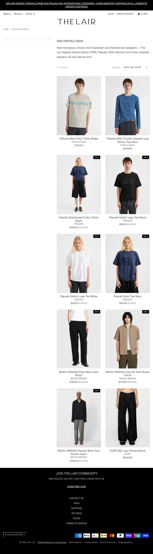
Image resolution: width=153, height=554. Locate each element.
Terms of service (108, 542)
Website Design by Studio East (52, 542)
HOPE (127, 454)
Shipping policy (125, 542)
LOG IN (111, 13)
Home (5, 29)
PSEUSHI (79, 223)
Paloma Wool (79, 141)
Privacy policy (91, 542)
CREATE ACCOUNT (125, 13)
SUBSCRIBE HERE (76, 486)
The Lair (31, 542)
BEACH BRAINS (79, 378)
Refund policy (75, 542)
